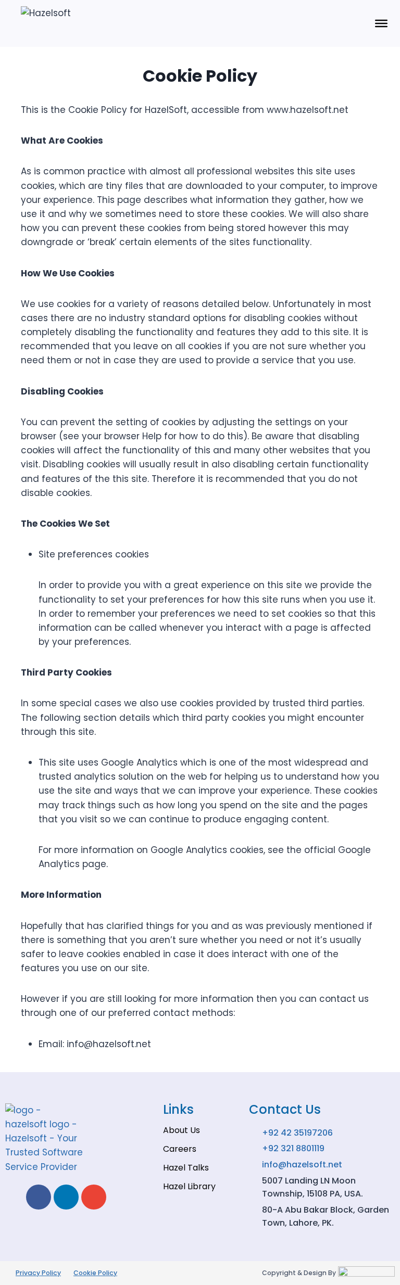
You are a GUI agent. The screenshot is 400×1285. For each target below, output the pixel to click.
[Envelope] (93, 1197)
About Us (181, 1130)
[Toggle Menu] (381, 23)
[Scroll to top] (374, 1259)
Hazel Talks (186, 1168)
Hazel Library (189, 1186)
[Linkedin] (66, 1197)
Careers (179, 1149)
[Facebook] (38, 1197)
